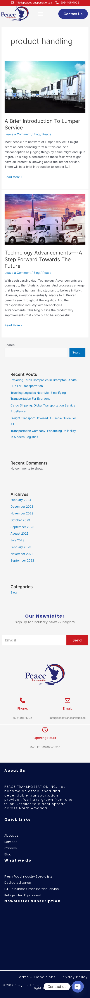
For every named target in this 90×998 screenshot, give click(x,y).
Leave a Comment (18, 134)
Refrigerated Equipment (22, 895)
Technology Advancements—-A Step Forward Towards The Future (43, 259)
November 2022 (21, 554)
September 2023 (22, 527)
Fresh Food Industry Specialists (28, 876)
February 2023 (20, 547)
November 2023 (21, 513)
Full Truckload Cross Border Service (31, 889)
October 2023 (20, 520)
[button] (40, 13)
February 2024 (20, 500)
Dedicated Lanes (17, 883)
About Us (11, 836)
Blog (36, 134)
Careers (10, 848)
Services (10, 842)
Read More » (13, 177)
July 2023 (17, 540)
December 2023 (21, 506)
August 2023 (19, 533)
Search (10, 345)
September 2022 (22, 560)
